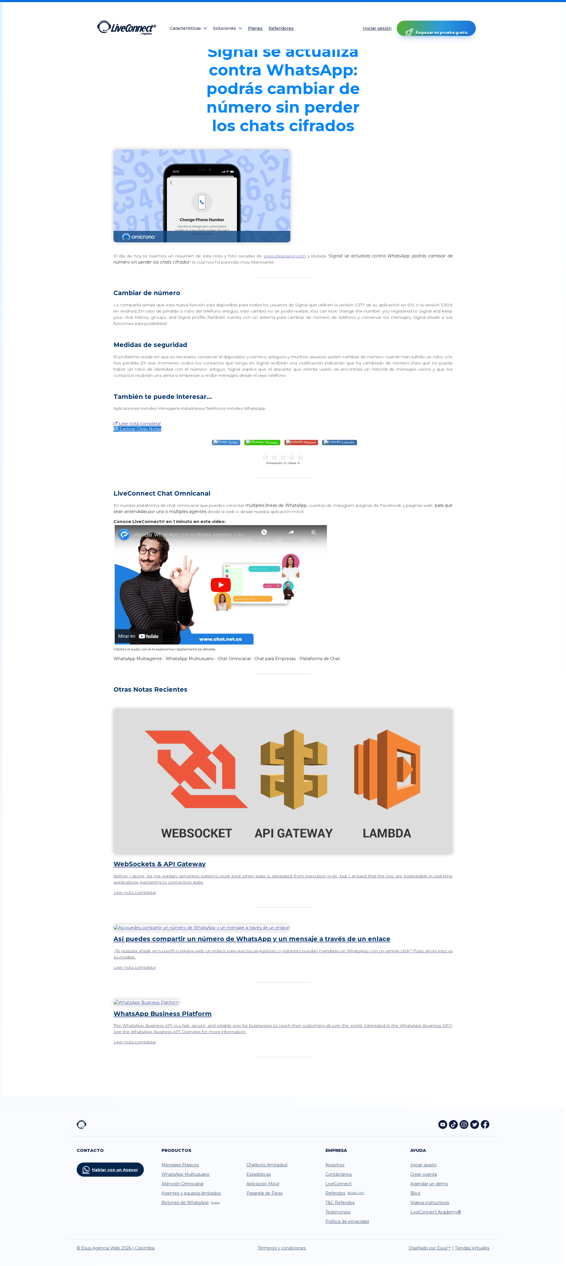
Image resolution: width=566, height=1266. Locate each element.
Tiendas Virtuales (472, 1248)
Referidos (344, 1193)
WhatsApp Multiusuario (186, 1174)
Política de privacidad (347, 1221)
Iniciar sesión (377, 28)
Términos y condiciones (282, 1248)
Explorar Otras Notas (139, 429)
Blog (415, 1193)
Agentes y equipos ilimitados (191, 1193)
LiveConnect (338, 1183)
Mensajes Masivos (180, 1165)
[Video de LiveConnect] (220, 643)
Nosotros (334, 1165)
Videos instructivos (429, 1202)
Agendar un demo (429, 1183)
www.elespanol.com (285, 256)
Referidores (281, 28)
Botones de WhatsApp (191, 1202)
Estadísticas (258, 1174)
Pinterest (309, 442)
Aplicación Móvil (262, 1183)
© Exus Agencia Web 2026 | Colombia (115, 1248)
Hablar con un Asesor (115, 1169)
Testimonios (337, 1212)
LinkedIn (348, 442)
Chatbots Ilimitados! (266, 1165)
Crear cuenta (423, 1174)
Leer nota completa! (139, 423)
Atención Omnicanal (182, 1183)
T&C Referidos (340, 1202)
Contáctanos (338, 1174)
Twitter (233, 442)
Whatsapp (271, 442)
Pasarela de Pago (264, 1193)
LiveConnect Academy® (435, 1212)
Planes (255, 28)
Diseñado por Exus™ (430, 1248)
